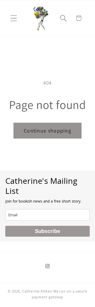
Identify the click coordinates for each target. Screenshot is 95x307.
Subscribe (47, 231)
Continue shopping (47, 130)
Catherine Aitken (37, 291)
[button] (13, 18)
